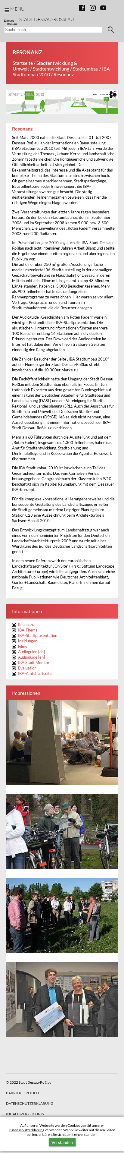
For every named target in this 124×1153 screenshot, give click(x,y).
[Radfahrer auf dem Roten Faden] (62, 831)
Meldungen (27, 641)
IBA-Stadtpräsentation (37, 635)
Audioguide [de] (31, 652)
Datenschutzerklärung (26, 1130)
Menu (17, 8)
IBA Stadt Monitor (34, 662)
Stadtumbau (85, 68)
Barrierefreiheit (22, 1093)
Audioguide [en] (31, 657)
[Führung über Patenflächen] (62, 915)
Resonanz (26, 624)
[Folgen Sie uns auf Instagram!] (92, 7)
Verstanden (62, 1142)
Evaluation (27, 668)
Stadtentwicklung (51, 68)
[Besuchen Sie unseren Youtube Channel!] (103, 7)
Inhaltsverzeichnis (25, 1114)
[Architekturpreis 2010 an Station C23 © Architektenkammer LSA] (62, 999)
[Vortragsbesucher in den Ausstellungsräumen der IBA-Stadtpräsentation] (62, 742)
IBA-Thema (28, 630)
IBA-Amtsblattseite (35, 673)
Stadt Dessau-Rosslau (46, 19)
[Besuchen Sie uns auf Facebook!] (82, 7)
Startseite (23, 63)
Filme (22, 646)
